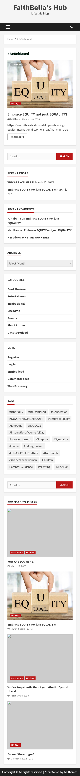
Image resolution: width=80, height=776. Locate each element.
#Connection (59, 411)
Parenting (44, 466)
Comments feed (18, 379)
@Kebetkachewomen (23, 460)
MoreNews (52, 772)
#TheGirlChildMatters (23, 453)
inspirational (16, 303)
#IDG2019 (34, 425)
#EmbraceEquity (59, 418)
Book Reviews (16, 289)
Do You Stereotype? (40, 725)
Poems (12, 318)
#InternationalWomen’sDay (26, 432)
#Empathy (15, 425)
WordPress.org (17, 386)
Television (62, 466)
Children (47, 460)
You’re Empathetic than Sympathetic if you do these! (40, 658)
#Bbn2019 (16, 411)
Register (13, 357)
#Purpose (42, 439)
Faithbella (15, 119)
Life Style (15, 104)
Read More (17, 136)
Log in (11, 364)
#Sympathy (61, 439)
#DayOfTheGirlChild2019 (26, 418)
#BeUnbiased (37, 411)
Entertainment (17, 296)
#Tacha (14, 446)
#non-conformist (20, 439)
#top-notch (50, 453)
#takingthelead (33, 446)
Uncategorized (17, 332)
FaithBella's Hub (40, 7)
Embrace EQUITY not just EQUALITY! (40, 84)
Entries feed (15, 371)
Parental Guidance (21, 466)
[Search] (71, 26)
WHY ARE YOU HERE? (21, 182)
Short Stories (16, 325)
